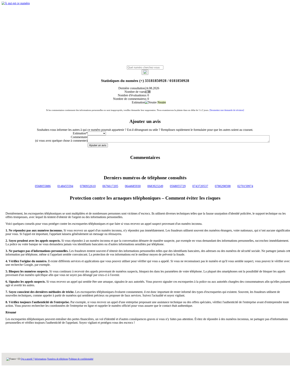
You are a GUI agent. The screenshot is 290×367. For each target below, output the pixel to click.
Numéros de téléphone (57, 359)
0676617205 (110, 186)
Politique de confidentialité (81, 359)
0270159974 (245, 186)
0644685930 (133, 186)
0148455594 (65, 186)
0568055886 (43, 186)
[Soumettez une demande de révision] (227, 110)
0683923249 (155, 186)
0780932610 (88, 186)
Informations (41, 359)
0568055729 (178, 186)
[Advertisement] (145, 35)
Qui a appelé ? (27, 359)
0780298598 (223, 186)
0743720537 (200, 186)
